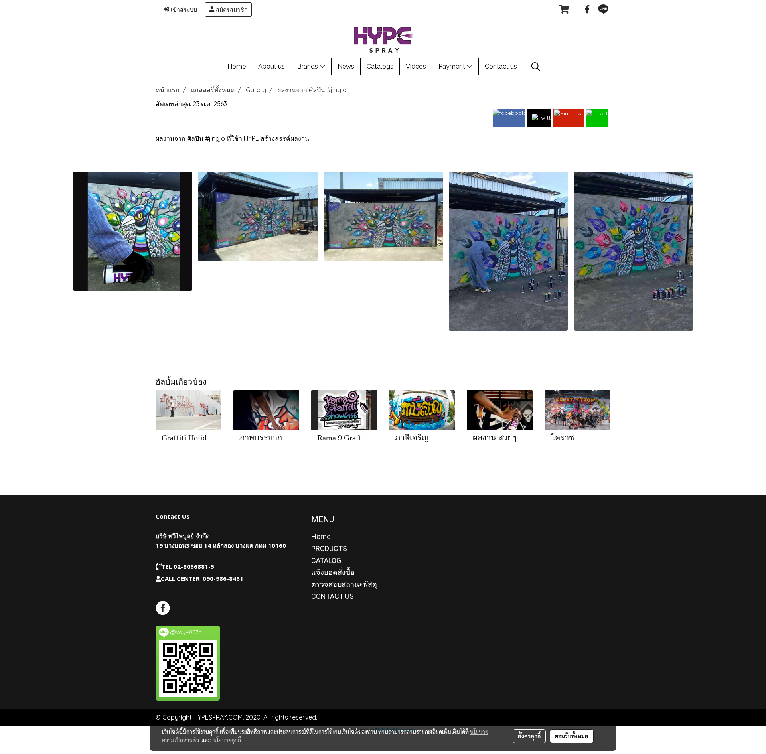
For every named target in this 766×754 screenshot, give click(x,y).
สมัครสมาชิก (230, 9)
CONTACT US (332, 596)
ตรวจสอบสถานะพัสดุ (344, 584)
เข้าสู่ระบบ (183, 9)
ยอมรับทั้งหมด (571, 736)
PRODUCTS (329, 548)
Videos (416, 66)
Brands (308, 66)
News (346, 66)
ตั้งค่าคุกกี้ (529, 736)
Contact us (501, 66)
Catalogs (380, 66)
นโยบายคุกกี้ (227, 740)
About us (271, 66)
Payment (452, 66)
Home (236, 66)
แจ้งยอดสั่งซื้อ (333, 572)
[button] (536, 66)
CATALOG (326, 560)
